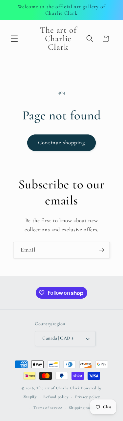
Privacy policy (87, 397)
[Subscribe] (102, 250)
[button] (14, 38)
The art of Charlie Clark (58, 388)
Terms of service (47, 407)
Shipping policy (82, 407)
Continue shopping (61, 142)
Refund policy (55, 397)
